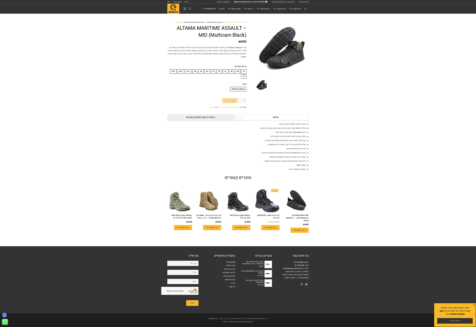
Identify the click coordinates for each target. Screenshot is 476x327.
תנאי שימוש (230, 265)
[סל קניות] (184, 9)
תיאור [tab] (275, 117)
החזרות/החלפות (229, 276)
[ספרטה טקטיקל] (173, 9)
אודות (233, 283)
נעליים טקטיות (233, 22)
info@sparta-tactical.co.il (293, 268)
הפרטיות (453, 314)
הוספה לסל (229, 100)
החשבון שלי (230, 262)
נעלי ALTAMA (234, 107)
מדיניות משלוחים (228, 272)
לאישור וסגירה (454, 320)
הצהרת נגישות (230, 279)
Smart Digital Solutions (243, 321)
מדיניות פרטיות (229, 269)
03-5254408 (298, 262)
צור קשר (232, 286)
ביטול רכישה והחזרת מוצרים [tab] (200, 117)
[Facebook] (306, 284)
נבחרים (211, 107)
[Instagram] (301, 284)
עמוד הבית (242, 22)
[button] (189, 8)
